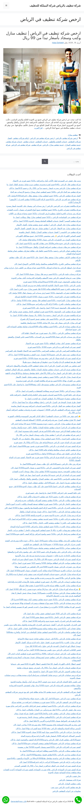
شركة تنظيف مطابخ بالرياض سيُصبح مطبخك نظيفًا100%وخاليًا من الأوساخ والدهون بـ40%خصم (44, 758)
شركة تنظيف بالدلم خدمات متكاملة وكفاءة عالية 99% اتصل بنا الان (55, 450)
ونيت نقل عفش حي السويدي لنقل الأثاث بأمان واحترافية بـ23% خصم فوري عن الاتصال (47, 181)
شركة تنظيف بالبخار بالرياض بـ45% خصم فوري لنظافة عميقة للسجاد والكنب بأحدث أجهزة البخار (43, 504)
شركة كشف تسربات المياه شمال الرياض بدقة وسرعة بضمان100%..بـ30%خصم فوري (47, 358)
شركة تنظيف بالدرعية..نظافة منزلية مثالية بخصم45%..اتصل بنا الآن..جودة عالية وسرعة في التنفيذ (43, 541)
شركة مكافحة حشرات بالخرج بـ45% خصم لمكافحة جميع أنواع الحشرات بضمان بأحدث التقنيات (44, 210)
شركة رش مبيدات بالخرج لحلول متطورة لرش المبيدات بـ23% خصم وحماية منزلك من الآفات (45, 213)
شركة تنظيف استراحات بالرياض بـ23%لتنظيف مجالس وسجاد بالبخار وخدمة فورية (49, 717)
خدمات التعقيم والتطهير (58, 142)
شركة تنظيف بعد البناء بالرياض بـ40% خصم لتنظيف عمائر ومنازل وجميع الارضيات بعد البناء (45, 192)
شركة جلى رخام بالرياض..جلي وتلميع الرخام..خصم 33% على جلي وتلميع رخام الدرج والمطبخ (44, 552)
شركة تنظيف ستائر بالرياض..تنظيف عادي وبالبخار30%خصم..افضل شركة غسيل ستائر (47, 713)
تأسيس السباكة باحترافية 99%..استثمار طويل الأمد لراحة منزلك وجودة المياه (51, 736)
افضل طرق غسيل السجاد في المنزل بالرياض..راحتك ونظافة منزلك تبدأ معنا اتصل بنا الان (46, 402)
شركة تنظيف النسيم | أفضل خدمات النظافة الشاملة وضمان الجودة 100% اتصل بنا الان (47, 221)
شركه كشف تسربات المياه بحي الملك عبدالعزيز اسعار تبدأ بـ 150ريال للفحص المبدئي (47, 766)
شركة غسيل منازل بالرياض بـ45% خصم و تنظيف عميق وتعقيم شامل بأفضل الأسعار (48, 377)
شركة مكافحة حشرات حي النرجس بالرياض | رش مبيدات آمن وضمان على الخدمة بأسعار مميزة (43, 206)
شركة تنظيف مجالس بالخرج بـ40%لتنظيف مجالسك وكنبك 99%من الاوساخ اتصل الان (47, 264)
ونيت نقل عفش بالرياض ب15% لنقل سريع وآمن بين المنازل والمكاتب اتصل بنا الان (48, 710)
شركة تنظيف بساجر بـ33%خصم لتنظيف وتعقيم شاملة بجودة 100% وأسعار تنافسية (48, 548)
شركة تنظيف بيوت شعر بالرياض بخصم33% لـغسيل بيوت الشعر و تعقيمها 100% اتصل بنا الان (44, 355)
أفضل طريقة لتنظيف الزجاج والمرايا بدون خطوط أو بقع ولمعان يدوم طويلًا (52, 362)
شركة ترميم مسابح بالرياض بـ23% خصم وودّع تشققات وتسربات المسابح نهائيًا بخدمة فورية (45, 603)
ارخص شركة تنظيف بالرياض (67, 138)
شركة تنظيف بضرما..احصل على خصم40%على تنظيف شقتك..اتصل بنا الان (51, 483)
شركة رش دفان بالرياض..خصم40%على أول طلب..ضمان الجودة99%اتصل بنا (50, 464)
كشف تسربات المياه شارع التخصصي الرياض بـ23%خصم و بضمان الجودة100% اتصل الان (46, 468)
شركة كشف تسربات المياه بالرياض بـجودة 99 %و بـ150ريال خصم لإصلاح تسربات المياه (46, 559)
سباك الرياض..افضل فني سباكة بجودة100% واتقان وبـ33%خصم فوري (53, 454)
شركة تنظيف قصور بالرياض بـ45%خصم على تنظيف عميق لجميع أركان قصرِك (50, 319)
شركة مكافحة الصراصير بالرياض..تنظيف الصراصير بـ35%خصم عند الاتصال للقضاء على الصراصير (43, 351)
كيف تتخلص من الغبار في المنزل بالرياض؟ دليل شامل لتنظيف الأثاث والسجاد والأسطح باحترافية (43, 366)
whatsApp (5, 799)
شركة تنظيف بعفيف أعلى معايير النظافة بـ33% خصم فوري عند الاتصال (53, 343)
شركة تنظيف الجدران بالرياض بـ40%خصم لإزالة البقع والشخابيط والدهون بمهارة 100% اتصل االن (42, 508)
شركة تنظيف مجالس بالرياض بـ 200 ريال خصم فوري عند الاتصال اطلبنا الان (51, 333)
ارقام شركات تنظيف (21, 138)
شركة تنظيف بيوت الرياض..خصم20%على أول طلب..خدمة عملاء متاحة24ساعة (50, 698)
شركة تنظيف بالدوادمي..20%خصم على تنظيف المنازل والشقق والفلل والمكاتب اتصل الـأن (45, 479)
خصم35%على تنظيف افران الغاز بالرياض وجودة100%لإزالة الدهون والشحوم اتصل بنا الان (45, 740)
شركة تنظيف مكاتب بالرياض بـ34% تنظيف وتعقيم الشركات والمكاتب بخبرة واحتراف (48, 500)
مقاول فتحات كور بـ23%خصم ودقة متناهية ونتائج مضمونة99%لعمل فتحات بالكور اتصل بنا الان (44, 628)
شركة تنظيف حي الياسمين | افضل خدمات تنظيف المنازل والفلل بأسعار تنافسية (50, 232)
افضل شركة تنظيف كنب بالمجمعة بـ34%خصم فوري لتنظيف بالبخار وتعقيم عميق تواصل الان (45, 312)
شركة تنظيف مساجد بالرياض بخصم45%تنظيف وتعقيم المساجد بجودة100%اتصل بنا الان (46, 743)
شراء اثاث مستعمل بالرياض (70, 780)
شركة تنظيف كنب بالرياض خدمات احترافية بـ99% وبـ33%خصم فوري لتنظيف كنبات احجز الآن (44, 654)
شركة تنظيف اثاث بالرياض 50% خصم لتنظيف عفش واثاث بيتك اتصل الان (52, 613)
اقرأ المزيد (38, 128)
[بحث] (45, 161)
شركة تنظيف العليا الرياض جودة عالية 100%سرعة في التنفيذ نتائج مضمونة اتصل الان (47, 431)
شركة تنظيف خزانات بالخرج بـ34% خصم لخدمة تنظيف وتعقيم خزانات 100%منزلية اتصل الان (44, 519)
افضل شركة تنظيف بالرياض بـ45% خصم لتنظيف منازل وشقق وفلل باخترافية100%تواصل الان (44, 196)
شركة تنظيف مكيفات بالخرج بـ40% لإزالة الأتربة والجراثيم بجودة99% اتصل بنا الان (48, 304)
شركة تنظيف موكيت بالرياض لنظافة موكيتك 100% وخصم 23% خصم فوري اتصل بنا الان (46, 563)
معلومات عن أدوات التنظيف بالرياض (66, 791)
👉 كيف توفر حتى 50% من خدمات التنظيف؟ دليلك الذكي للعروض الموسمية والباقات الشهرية (44, 416)
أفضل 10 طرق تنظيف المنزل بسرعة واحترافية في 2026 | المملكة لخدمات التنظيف (48, 420)
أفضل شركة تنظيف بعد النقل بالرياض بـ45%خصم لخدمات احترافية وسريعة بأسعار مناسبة (46, 406)
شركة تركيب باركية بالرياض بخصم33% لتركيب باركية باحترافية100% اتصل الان (50, 762)
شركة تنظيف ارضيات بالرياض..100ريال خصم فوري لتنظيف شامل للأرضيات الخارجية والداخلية (44, 582)
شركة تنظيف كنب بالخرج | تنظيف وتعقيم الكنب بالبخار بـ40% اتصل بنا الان (51, 523)
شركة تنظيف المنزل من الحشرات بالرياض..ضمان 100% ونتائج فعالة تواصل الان (50, 240)
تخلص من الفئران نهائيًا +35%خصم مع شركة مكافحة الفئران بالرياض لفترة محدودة (48, 381)
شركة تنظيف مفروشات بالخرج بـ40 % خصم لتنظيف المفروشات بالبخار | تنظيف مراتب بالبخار (44, 530)
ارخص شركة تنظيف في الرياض (42, 138)
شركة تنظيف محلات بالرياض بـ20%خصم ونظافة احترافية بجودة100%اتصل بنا (50, 751)
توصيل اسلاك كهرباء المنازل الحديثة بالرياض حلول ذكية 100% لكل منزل (53, 646)
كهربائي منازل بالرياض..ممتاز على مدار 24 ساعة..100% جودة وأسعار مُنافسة (51, 323)
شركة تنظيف (36, 145)
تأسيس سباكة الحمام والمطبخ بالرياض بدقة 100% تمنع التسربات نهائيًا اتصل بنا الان (48, 728)
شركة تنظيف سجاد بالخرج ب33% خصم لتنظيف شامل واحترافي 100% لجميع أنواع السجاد (45, 526)
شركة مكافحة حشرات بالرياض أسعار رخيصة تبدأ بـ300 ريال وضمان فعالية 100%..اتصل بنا (45, 315)
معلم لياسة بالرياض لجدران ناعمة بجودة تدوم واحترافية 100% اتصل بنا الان (51, 621)
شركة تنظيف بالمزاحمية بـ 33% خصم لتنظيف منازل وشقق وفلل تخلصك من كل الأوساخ (46, 439)
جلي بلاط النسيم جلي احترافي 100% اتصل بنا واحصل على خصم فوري (53, 493)
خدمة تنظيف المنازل (73, 145)
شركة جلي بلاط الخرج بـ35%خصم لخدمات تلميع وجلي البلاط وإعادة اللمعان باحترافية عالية (45, 395)
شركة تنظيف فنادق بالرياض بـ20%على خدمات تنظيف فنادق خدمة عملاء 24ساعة (49, 639)
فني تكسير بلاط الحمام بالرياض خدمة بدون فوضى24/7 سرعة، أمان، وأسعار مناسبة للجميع (46, 682)
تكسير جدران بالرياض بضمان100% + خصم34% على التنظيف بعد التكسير (52, 544)
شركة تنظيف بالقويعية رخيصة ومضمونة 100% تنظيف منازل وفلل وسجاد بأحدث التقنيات (46, 471)
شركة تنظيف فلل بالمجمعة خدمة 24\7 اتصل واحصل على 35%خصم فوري (52, 308)
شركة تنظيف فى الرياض (20, 145)
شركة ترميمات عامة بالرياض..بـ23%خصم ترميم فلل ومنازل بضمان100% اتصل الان (48, 274)
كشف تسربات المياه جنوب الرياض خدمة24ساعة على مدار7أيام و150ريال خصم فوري (47, 442)
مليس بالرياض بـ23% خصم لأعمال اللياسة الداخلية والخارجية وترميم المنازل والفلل (48, 285)
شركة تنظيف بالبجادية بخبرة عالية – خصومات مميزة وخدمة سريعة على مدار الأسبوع (48, 556)
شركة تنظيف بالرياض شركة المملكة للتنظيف (55, 5)
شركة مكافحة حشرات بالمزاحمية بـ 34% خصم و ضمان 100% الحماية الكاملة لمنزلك (48, 297)
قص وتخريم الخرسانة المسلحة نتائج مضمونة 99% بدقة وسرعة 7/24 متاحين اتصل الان (47, 725)
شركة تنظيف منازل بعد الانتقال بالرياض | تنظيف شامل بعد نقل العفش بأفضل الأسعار (47, 228)
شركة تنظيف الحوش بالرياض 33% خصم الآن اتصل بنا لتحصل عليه (55, 671)
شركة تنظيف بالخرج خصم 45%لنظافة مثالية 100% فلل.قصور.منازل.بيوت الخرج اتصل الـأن (45, 289)
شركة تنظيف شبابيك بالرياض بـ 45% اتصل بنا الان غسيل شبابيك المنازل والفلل (50, 512)
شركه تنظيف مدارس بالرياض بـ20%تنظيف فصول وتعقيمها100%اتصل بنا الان (50, 755)
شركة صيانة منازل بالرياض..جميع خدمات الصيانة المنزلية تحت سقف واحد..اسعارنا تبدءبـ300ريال (43, 574)
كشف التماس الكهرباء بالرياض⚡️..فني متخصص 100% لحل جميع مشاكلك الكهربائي (48, 236)
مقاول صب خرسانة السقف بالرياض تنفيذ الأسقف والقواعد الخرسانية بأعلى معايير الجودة (46, 278)
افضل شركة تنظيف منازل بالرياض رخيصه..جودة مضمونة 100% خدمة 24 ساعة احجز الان (46, 424)
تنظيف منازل (73, 135)
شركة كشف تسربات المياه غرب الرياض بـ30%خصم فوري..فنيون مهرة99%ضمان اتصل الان (45, 446)
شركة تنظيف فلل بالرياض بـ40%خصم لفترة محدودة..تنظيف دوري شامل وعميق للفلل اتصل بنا (44, 184)
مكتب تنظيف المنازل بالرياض (69, 784)
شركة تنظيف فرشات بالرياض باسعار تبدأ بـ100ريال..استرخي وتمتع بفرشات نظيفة (49, 668)
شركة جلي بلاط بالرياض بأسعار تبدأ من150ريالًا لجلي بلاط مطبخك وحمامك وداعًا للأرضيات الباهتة (43, 373)
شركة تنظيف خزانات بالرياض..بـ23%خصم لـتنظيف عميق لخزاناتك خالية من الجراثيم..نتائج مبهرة (43, 706)
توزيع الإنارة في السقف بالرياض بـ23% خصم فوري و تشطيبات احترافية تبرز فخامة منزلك (46, 702)
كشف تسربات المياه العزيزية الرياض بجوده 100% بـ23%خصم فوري (54, 347)
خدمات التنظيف (42, 142)
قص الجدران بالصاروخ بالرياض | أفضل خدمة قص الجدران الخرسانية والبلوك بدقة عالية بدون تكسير (42, 625)
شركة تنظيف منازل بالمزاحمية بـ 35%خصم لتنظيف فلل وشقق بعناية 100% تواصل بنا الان (46, 300)
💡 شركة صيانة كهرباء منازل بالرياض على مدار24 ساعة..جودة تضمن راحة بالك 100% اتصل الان (43, 589)
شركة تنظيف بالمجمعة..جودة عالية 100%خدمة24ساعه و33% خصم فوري (52, 282)
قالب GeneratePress (18, 801)
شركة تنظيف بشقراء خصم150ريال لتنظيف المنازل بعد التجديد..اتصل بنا (53, 398)
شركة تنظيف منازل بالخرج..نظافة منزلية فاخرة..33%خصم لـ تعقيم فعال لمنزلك (50, 585)
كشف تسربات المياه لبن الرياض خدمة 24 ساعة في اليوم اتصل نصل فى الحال (50, 475)
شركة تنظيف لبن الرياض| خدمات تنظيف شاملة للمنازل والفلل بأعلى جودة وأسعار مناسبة (46, 427)
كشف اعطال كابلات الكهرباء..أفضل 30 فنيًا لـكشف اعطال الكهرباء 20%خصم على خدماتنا (46, 664)
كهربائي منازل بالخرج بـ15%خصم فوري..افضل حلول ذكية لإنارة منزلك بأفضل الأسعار (48, 642)
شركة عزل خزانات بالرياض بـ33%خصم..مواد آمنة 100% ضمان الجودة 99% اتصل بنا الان (46, 732)
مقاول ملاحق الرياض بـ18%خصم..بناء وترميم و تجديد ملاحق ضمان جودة (53, 578)
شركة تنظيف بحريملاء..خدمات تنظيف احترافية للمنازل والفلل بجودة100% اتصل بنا (48, 247)
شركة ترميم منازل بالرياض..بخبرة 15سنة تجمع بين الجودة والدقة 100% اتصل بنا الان (48, 515)
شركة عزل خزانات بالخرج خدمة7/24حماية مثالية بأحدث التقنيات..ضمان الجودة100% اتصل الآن (43, 570)
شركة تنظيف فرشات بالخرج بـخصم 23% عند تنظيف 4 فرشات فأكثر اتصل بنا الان (49, 497)
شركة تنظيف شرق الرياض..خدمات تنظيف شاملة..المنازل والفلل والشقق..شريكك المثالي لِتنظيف (43, 369)
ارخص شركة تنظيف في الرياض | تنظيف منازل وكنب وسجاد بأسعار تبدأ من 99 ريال (43, 35)
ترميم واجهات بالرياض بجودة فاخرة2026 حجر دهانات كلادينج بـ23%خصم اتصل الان (48, 243)
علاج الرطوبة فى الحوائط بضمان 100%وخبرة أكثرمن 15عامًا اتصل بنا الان (52, 721)
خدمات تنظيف (28, 142)
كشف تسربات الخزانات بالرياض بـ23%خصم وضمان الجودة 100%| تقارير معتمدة (49, 747)
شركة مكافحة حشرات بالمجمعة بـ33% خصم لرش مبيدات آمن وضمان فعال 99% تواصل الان (45, 293)
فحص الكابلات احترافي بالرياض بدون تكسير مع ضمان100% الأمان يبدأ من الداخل (49, 650)
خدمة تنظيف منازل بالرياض (53, 145)
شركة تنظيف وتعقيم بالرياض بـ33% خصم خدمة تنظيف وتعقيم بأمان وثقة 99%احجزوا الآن (46, 599)
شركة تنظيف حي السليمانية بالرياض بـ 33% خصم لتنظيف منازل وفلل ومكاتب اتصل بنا (47, 217)
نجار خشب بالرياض (73, 776)
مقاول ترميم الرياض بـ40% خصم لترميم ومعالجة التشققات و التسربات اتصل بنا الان (48, 391)
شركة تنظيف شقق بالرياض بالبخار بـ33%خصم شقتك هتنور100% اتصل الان (51, 617)
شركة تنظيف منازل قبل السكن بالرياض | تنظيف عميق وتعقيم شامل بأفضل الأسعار (48, 225)
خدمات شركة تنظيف (14, 142)
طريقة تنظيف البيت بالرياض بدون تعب (66, 787)
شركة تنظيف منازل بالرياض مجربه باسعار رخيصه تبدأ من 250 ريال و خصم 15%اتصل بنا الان (45, 188)
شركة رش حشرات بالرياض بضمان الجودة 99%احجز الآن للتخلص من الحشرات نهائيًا (48, 567)
